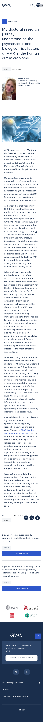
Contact (5, 690)
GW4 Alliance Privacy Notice (15, 696)
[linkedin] (16, 672)
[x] (27, 672)
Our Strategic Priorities (12, 683)
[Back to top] (38, 636)
